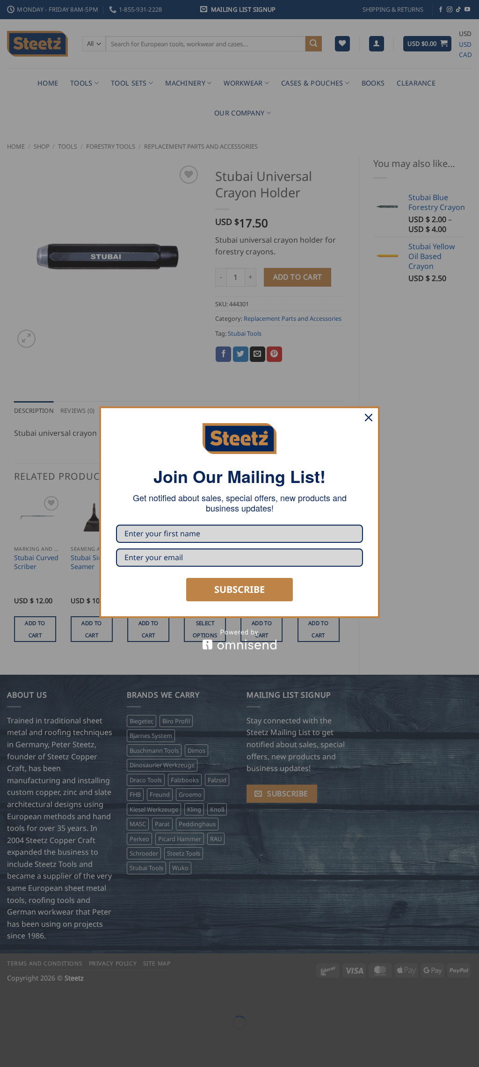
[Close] (368, 417)
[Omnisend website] (239, 639)
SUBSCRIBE (239, 589)
